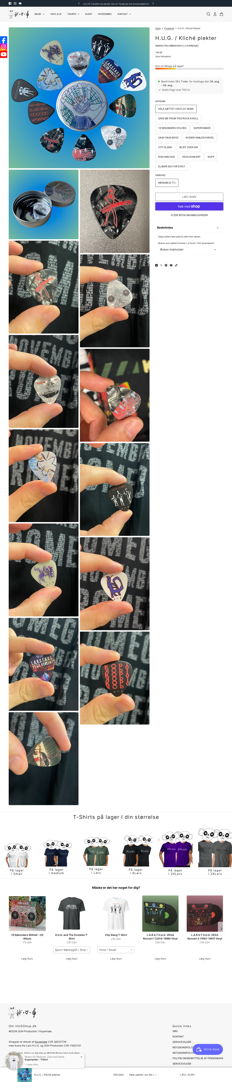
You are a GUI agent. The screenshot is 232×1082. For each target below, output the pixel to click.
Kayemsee (41, 1041)
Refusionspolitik (184, 1047)
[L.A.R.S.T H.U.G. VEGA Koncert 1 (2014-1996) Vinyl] (160, 913)
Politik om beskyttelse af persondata (198, 1058)
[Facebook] (3, 39)
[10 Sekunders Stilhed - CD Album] (27, 913)
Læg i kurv (27, 958)
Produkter (169, 28)
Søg (175, 1031)
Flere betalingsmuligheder (189, 215)
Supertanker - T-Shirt (36, 1059)
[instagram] (15, 3)
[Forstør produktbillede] (79, 97)
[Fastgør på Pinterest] (166, 265)
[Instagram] (3, 47)
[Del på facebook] (157, 265)
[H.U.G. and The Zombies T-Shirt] (71, 913)
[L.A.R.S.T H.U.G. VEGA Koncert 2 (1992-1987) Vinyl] (204, 913)
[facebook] (10, 3)
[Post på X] (161, 265)
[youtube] (20, 3)
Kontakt (178, 1036)
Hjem (158, 28)
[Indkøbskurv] (221, 14)
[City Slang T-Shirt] (116, 913)
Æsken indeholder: (172, 249)
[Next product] (221, 929)
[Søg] (208, 14)
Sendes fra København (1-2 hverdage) (176, 46)
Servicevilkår (182, 1042)
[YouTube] (3, 54)
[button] (176, 265)
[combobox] (71, 949)
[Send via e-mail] (171, 265)
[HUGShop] (19, 14)
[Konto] (215, 14)
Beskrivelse (165, 227)
